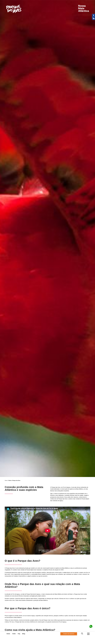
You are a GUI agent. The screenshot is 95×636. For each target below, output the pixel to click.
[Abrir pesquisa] (82, 633)
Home (6, 480)
